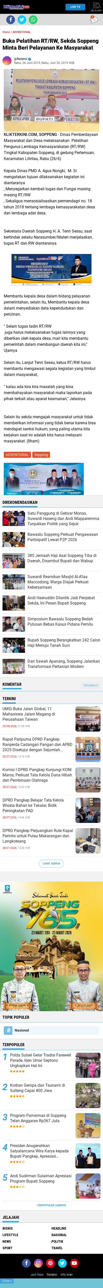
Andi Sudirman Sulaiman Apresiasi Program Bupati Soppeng (41, 1178)
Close (7, 1281)
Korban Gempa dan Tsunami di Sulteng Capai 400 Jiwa (37, 1088)
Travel (57, 1248)
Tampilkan (90, 685)
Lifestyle (10, 1235)
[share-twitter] (22, 19)
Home (6, 32)
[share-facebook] (10, 19)
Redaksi (52, 1274)
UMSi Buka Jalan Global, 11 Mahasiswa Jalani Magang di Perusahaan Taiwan (28, 714)
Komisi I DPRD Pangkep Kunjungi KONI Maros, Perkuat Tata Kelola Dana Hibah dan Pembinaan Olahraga (37, 775)
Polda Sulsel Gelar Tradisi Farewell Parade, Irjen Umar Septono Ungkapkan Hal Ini (40, 1060)
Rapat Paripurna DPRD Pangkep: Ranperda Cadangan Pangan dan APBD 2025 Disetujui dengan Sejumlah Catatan (37, 744)
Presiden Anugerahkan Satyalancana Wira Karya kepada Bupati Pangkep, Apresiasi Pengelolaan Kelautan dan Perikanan (39, 1151)
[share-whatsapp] (33, 19)
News (6, 1241)
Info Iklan (66, 1274)
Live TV (75, 7)
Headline (59, 1228)
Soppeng (41, 455)
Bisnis (7, 1228)
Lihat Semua (51, 863)
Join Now (37, 1274)
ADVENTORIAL (21, 32)
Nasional (22, 1030)
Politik (57, 1241)
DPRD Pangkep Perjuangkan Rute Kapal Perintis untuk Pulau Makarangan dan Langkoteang (37, 836)
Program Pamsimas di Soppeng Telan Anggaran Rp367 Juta (38, 1118)
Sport (7, 1248)
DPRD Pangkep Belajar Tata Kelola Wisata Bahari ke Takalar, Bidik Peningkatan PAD (33, 805)
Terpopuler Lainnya (51, 1205)
